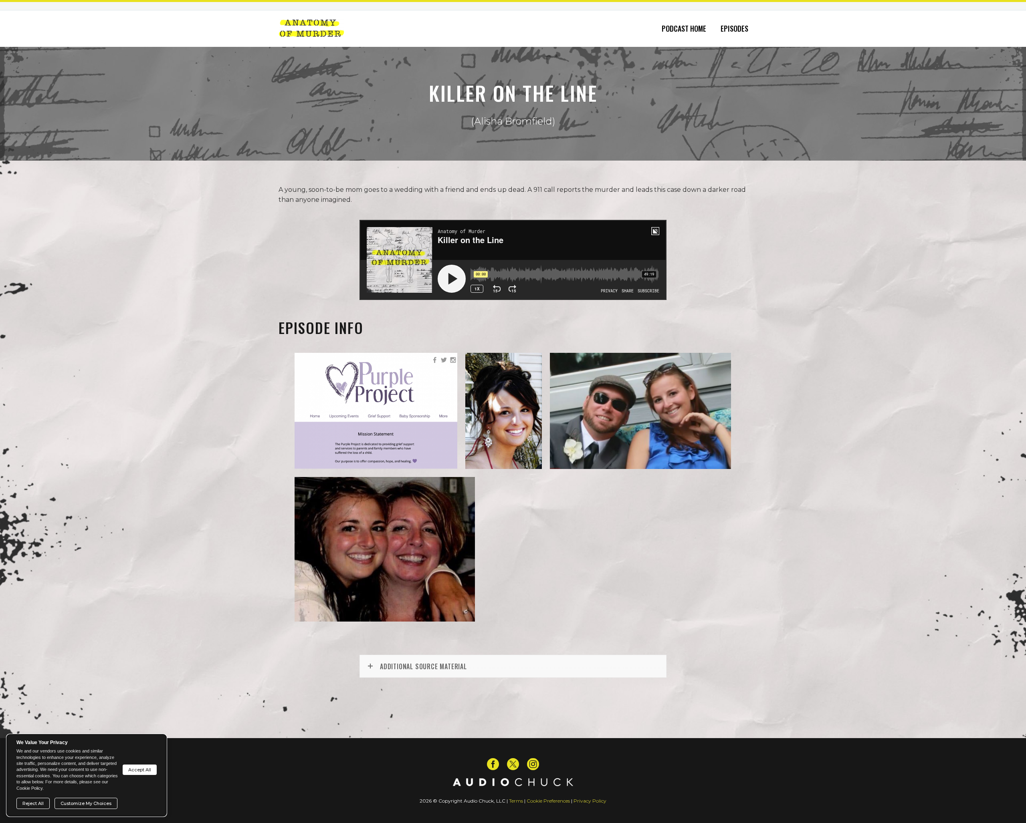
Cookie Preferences (548, 801)
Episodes (734, 29)
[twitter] (513, 764)
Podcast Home (684, 29)
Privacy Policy (590, 801)
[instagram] (533, 764)
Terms (516, 801)
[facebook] (493, 764)
